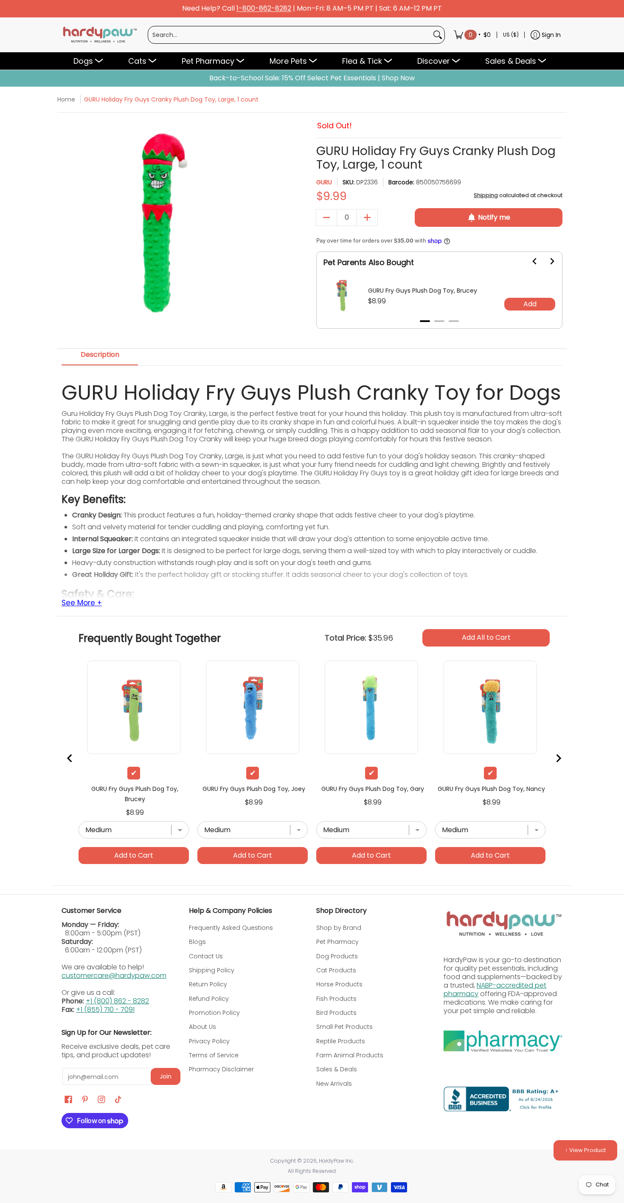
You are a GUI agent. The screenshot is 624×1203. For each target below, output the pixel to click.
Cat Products (336, 970)
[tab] (425, 321)
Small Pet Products (344, 1026)
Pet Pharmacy (337, 942)
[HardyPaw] (99, 34)
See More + (82, 603)
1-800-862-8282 (263, 8)
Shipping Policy (211, 970)
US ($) (511, 34)
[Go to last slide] (529, 261)
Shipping (486, 195)
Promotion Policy (214, 1012)
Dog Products (337, 956)
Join (165, 1076)
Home (66, 99)
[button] (68, 1099)
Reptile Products (340, 1041)
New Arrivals (334, 1083)
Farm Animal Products (349, 1055)
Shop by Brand (338, 927)
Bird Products (336, 1012)
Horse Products (339, 984)
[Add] (367, 217)
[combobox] (289, 34)
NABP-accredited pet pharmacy (495, 989)
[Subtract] (326, 217)
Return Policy (208, 984)
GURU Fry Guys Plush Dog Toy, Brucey (422, 290)
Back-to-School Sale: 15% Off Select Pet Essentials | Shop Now (312, 78)
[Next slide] (546, 261)
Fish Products (336, 998)
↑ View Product (585, 1150)
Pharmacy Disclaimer (221, 1069)
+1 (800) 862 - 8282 (117, 1001)
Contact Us (206, 956)
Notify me (494, 217)
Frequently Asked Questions (231, 927)
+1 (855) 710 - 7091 (105, 1009)
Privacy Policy (209, 1041)
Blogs (197, 942)
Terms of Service (214, 1055)
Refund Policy (209, 998)
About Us (202, 1026)
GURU (324, 182)
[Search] (437, 34)
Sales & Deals (336, 1069)
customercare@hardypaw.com (114, 975)
